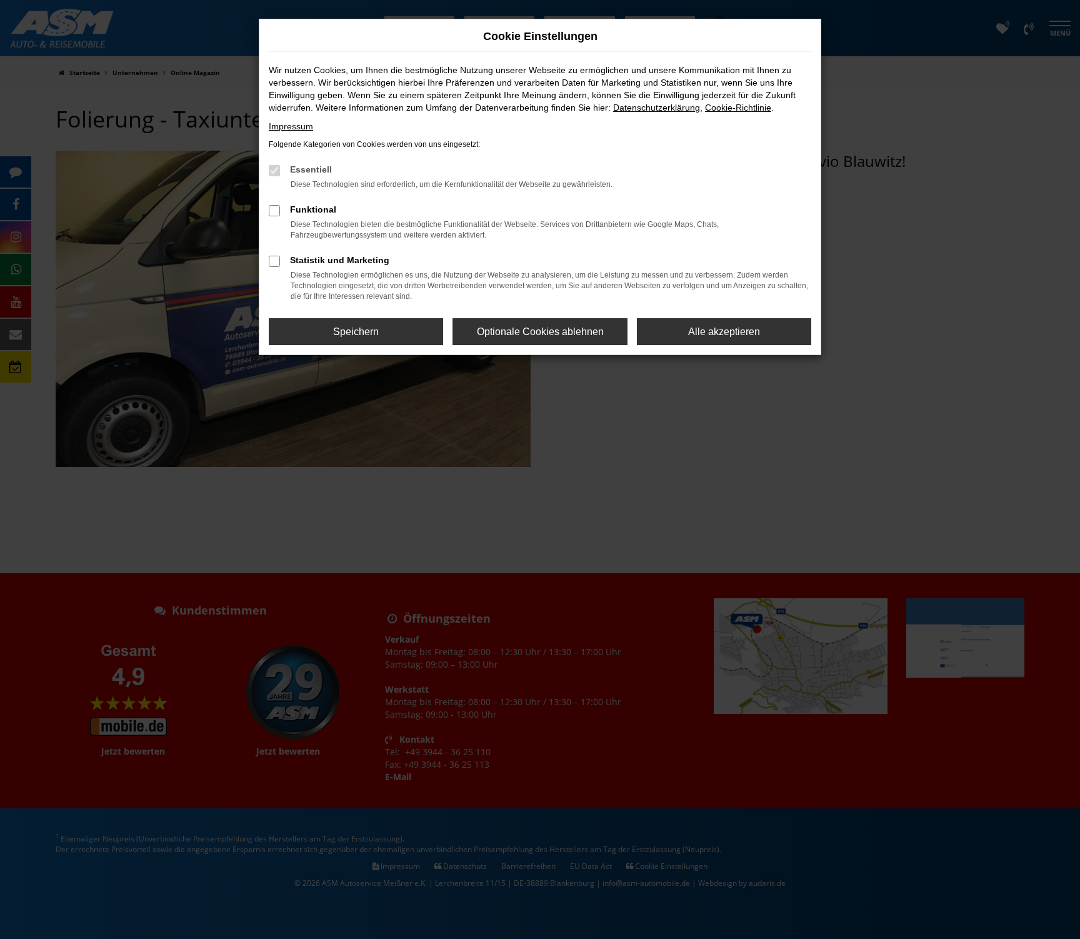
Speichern (356, 331)
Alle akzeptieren (724, 331)
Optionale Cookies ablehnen (540, 331)
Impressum (291, 126)
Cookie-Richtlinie (738, 108)
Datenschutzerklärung (656, 108)
